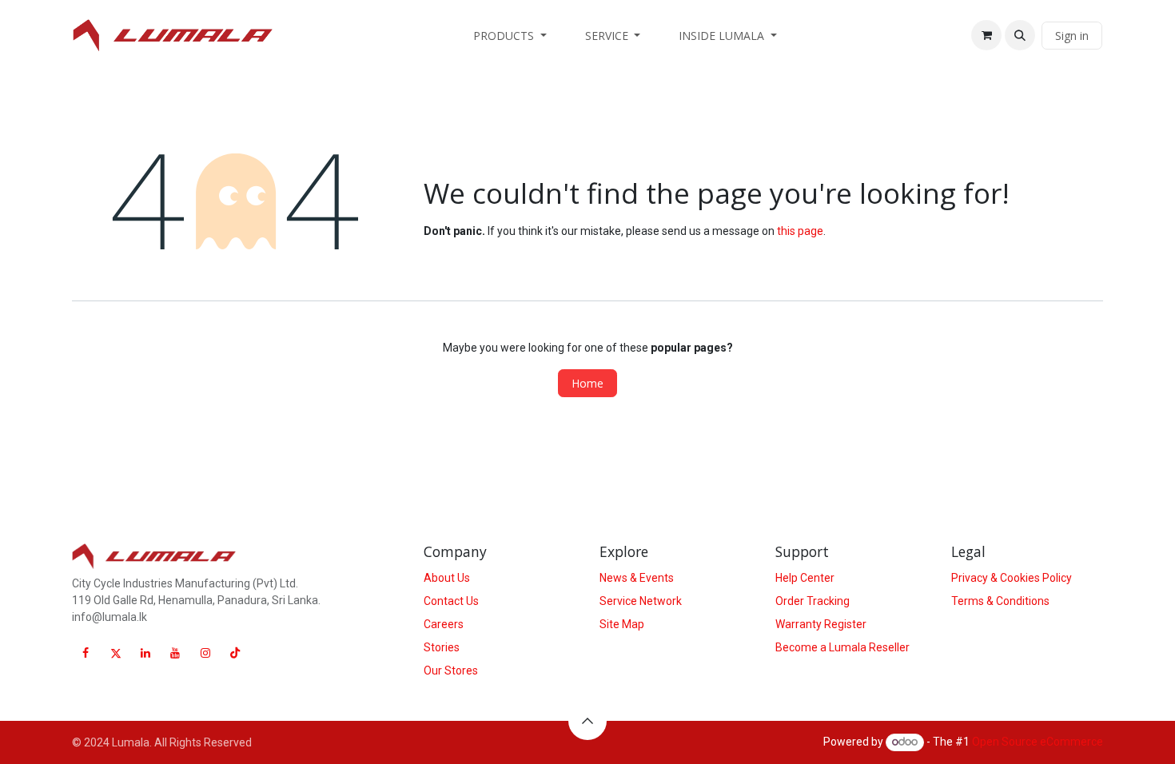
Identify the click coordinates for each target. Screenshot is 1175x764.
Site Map (621, 624)
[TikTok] (235, 653)
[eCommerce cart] (986, 35)
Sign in (1072, 35)
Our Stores (451, 670)
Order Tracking (812, 601)
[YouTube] (175, 653)
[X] (116, 653)
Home (587, 383)
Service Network (640, 601)
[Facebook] (85, 653)
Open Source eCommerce (1037, 741)
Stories (442, 647)
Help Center (804, 577)
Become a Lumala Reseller (842, 647)
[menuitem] (510, 35)
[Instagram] (205, 653)
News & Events (636, 577)
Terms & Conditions (1000, 601)
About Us (447, 577)
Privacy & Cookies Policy (1011, 577)
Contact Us (451, 601)
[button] (1020, 35)
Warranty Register (820, 624)
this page (800, 231)
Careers (444, 624)
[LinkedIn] (145, 653)
